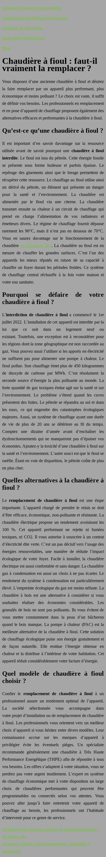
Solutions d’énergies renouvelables (32, 8)
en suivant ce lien (35, 245)
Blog (6, 48)
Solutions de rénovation (22, 28)
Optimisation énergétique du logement (34, 18)
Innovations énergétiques (23, 38)
